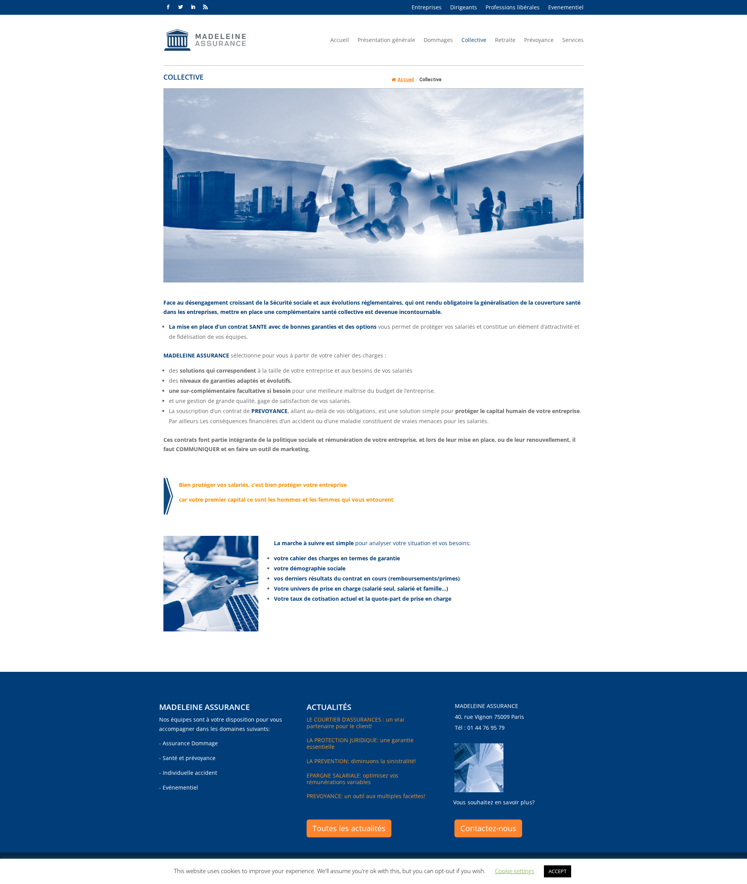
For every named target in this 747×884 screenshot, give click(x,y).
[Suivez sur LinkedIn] (193, 7)
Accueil (339, 40)
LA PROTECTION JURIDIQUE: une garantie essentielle (360, 743)
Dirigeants (463, 8)
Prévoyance (539, 40)
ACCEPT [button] (557, 871)
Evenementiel (566, 8)
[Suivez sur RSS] (205, 7)
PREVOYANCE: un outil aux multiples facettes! (366, 796)
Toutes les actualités (349, 828)
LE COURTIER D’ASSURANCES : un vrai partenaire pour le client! (355, 723)
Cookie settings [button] (514, 871)
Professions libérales (513, 8)
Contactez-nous (488, 828)
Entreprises (427, 8)
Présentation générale (386, 40)
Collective (473, 40)
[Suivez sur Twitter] (180, 7)
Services (573, 40)
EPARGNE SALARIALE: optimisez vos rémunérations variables (352, 779)
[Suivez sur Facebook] (168, 7)
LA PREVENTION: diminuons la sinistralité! (361, 761)
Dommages (438, 40)
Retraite (505, 40)
